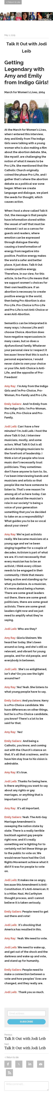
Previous (8, 1035)
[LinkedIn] (29, 1064)
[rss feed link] (9, 1072)
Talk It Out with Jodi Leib (25, 1038)
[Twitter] (18, 1064)
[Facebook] (7, 1064)
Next (6, 1044)
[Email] (40, 1064)
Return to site (14, 2)
